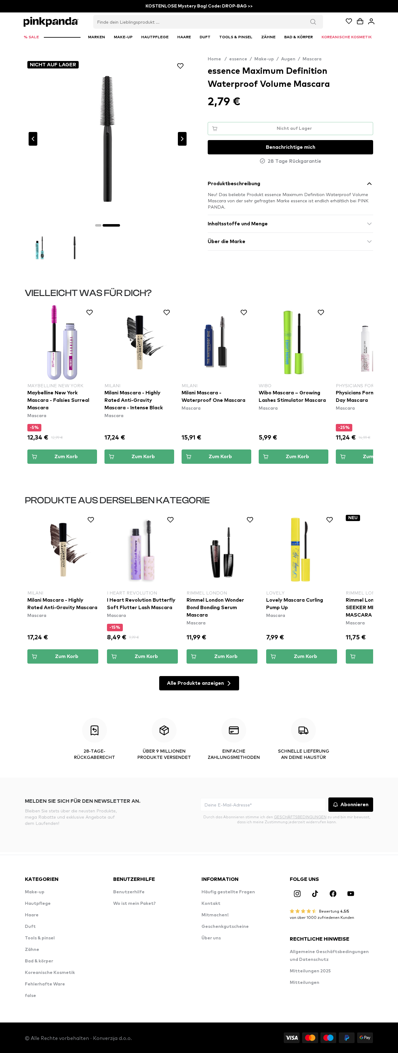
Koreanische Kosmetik (50, 973)
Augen (288, 59)
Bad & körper (39, 961)
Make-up (264, 59)
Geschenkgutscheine (225, 926)
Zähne (32, 949)
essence (238, 59)
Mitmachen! (215, 915)
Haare (32, 915)
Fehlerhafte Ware (45, 984)
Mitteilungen (304, 982)
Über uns (211, 938)
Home (217, 59)
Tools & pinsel (40, 938)
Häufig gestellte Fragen (228, 892)
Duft (30, 926)
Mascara (312, 59)
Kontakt (210, 903)
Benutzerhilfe (129, 892)
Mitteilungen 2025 (310, 971)
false (30, 996)
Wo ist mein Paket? (134, 903)
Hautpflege (38, 903)
